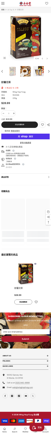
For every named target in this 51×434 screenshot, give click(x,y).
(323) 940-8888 (22, 382)
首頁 (2, 10)
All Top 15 (10, 10)
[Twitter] (32, 395)
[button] (42, 58)
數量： (4, 108)
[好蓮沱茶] (25, 273)
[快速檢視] (35, 264)
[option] (25, 37)
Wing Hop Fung (19, 92)
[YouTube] (25, 395)
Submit (25, 339)
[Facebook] (5, 395)
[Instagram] (12, 395)
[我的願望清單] (46, 3)
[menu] (2, 3)
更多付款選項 (25, 143)
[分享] (48, 125)
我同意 (7, 131)
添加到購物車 (19, 125)
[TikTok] (18, 395)
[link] (42, 124)
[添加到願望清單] (35, 302)
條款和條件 (15, 131)
